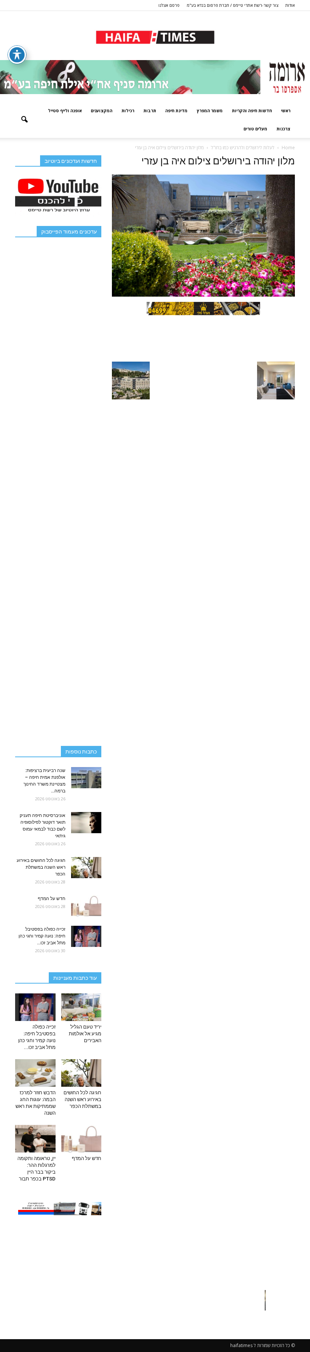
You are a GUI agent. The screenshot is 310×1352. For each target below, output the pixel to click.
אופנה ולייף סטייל (65, 110)
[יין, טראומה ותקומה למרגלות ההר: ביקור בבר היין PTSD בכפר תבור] (35, 1138)
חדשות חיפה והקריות (252, 110)
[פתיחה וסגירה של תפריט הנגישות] (17, 55)
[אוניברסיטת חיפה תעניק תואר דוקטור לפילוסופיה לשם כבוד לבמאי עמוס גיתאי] (86, 822)
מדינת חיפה (176, 110)
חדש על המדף (51, 898)
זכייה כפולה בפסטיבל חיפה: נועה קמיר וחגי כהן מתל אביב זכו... (42, 936)
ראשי (285, 110)
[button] (24, 120)
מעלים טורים (255, 128)
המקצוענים (101, 110)
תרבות (149, 110)
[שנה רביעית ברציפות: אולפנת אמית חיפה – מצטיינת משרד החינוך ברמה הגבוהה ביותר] (86, 777)
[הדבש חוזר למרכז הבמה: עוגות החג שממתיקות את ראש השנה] (35, 1073)
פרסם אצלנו (169, 5)
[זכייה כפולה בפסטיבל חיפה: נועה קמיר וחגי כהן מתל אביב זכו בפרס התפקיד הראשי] (86, 936)
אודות (290, 5)
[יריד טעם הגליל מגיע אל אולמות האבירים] (81, 1007)
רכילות (127, 110)
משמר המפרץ (210, 110)
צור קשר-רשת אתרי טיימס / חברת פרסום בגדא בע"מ (232, 5)
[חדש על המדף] (86, 905)
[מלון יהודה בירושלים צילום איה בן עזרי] (203, 295)
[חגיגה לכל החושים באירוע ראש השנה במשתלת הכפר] (86, 867)
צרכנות (283, 128)
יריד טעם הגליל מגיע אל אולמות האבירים (85, 1033)
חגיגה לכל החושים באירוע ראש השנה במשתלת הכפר (41, 867)
